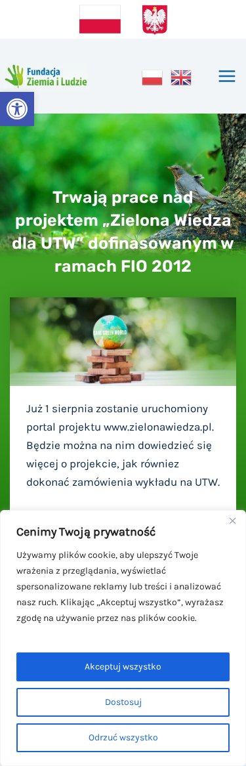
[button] (17, 109)
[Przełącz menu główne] (227, 76)
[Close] (232, 521)
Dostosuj (123, 702)
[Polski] (153, 76)
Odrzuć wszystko (123, 737)
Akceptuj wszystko (123, 666)
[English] (182, 76)
